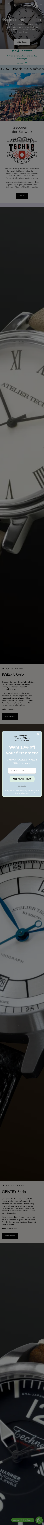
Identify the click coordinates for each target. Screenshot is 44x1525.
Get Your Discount (22, 779)
